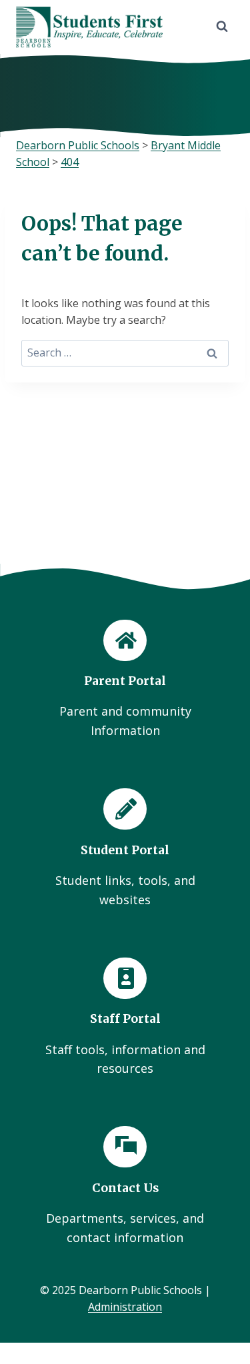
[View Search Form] (222, 27)
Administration (125, 1306)
